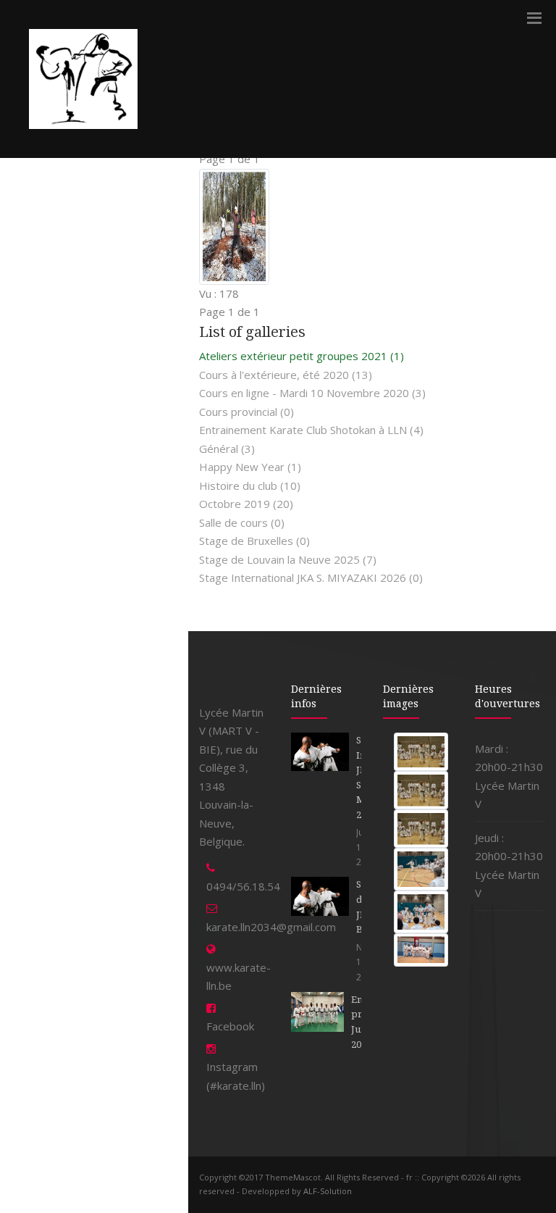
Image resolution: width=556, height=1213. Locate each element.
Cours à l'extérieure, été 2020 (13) (285, 374)
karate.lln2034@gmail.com (271, 927)
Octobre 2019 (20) (246, 503)
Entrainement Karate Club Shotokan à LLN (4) (311, 429)
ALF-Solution (327, 1190)
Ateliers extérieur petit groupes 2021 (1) (301, 356)
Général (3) (227, 448)
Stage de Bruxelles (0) (254, 540)
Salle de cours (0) (242, 522)
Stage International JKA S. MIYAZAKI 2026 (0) (311, 577)
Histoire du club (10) (249, 485)
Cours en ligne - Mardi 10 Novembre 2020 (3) (312, 392)
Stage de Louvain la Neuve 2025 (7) (287, 559)
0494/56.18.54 (243, 886)
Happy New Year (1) (250, 466)
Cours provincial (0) (246, 411)
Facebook (230, 1026)
